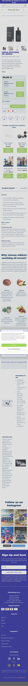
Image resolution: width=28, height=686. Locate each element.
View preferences (14, 349)
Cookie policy (10, 351)
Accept (14, 345)
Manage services (13, 341)
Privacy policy (17, 351)
